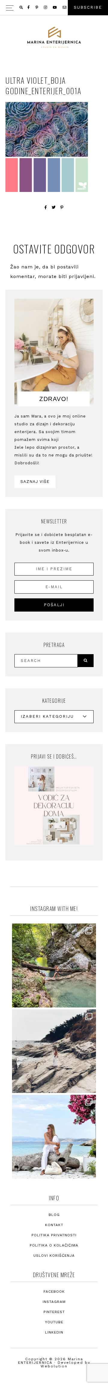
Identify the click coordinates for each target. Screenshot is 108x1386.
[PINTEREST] (37, 7)
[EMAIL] (65, 7)
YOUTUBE (54, 1322)
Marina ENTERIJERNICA (54, 37)
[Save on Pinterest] (62, 207)
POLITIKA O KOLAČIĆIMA (54, 1245)
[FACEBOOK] (29, 7)
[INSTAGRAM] (46, 7)
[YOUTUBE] (55, 7)
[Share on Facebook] (45, 207)
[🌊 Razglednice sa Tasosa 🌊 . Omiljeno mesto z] (54, 1137)
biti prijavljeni (76, 276)
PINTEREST (54, 1312)
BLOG (54, 1215)
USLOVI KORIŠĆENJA (54, 1255)
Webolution (54, 1366)
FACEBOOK (54, 1291)
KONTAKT (54, 1225)
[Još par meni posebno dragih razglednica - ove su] (54, 965)
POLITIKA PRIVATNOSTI (54, 1235)
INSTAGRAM (54, 1302)
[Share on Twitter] (54, 207)
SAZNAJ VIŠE (35, 481)
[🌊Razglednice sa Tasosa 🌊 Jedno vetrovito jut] (54, 1051)
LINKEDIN (54, 1332)
